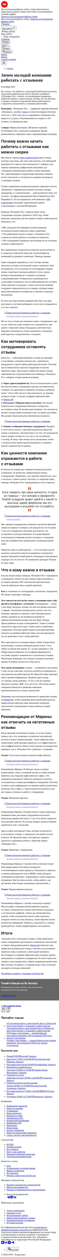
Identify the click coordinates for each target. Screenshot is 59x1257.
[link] (5, 48)
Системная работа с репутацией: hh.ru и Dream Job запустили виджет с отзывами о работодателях (30, 1029)
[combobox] (13, 1249)
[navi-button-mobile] (4, 63)
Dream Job (8, 399)
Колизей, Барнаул (28, 1056)
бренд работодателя (29, 158)
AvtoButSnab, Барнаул (45, 1064)
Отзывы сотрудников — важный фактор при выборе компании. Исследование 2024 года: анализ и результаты (31, 1043)
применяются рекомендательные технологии (24, 1228)
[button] (4, 54)
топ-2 (26, 112)
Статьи (10, 68)
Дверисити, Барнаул (42, 1096)
